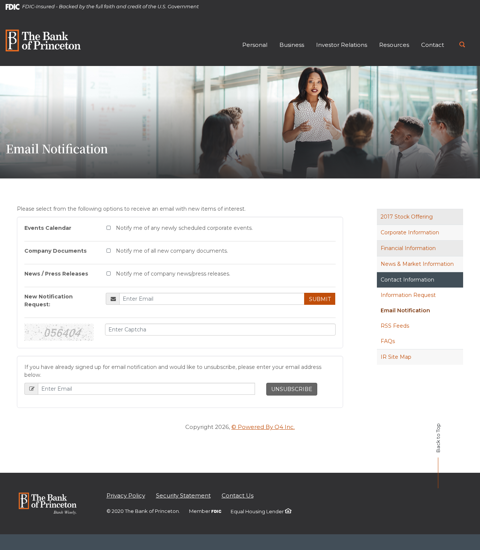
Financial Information (408, 248)
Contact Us (238, 495)
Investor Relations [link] (341, 44)
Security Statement (183, 495)
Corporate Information (410, 232)
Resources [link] (394, 44)
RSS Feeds (395, 325)
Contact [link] (432, 44)
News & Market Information (417, 264)
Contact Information (407, 279)
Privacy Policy (125, 495)
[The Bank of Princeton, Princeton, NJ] (43, 40)
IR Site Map (396, 357)
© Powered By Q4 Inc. (263, 426)
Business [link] (291, 44)
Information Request (408, 295)
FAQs (388, 341)
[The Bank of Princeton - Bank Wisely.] (47, 503)
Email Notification (405, 310)
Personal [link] (254, 44)
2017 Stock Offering (407, 216)
